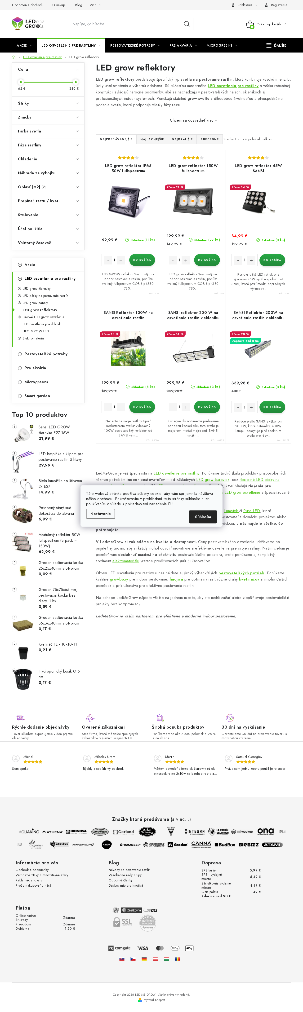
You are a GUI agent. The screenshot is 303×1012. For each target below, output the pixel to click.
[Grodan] (180, 845)
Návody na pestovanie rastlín (130, 869)
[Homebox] (133, 845)
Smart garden (37, 396)
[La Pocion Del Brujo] (215, 832)
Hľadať (186, 24)
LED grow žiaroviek (212, 479)
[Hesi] (168, 832)
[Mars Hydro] (86, 845)
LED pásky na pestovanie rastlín (45, 295)
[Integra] (192, 832)
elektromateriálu (125, 561)
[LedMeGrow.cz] (133, 958)
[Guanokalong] (157, 845)
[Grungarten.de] (144, 958)
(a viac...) (181, 819)
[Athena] (50, 832)
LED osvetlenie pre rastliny (50, 278)
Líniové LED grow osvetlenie (43, 317)
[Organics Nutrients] (38, 845)
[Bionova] (73, 832)
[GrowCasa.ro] (177, 958)
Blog (78, 5)
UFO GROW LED (36, 331)
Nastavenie (100, 513)
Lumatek (231, 511)
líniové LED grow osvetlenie (236, 492)
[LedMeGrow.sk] (122, 958)
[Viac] (276, 45)
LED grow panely (35, 302)
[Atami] (275, 845)
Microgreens (36, 382)
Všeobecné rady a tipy (125, 875)
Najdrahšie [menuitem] (182, 139)
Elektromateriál (34, 338)
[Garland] (121, 832)
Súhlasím (203, 517)
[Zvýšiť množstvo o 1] (121, 260)
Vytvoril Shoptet (154, 1000)
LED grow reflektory (40, 310)
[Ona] (263, 832)
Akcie (30, 264)
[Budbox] (228, 845)
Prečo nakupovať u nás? (34, 885)
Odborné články (121, 880)
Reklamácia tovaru (29, 880)
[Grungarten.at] (155, 958)
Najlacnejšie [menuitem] (152, 139)
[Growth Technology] (144, 832)
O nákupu (59, 5)
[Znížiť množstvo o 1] (108, 260)
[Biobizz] (251, 845)
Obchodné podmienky (32, 869)
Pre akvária (35, 368)
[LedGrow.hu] (166, 958)
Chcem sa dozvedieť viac (192, 120)
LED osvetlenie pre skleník (42, 324)
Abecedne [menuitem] (210, 139)
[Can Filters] (97, 832)
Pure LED (251, 511)
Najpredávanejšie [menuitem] (116, 139)
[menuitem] (24, 45)
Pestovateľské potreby (46, 354)
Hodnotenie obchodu (28, 5)
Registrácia (279, 5)
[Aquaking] (26, 832)
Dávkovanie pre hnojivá (126, 885)
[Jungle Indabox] (109, 845)
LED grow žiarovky (37, 288)
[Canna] (204, 845)
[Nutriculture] (62, 845)
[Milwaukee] (239, 832)
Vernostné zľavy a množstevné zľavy (42, 875)
